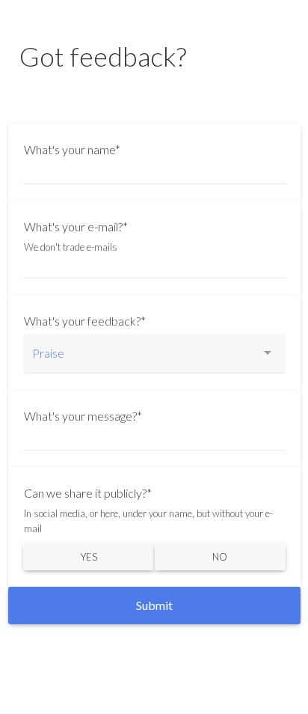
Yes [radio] (89, 557)
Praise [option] (48, 353)
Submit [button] (154, 605)
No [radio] (219, 557)
